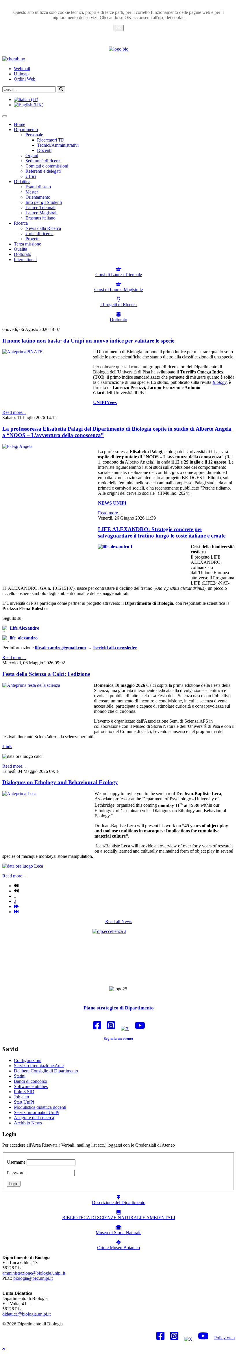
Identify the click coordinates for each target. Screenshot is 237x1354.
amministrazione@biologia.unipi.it (33, 1273)
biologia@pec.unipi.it (33, 1278)
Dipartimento (26, 129)
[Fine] (16, 911)
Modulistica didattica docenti (40, 1107)
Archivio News (28, 1122)
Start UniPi (24, 1102)
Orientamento (37, 197)
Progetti (32, 238)
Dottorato (22, 254)
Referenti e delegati (43, 171)
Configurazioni (27, 1060)
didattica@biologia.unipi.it (26, 1314)
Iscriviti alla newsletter (115, 647)
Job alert (21, 1096)
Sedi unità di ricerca (43, 160)
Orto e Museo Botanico (118, 1247)
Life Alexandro (24, 628)
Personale (34, 134)
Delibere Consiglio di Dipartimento (46, 1070)
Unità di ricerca (39, 233)
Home (19, 124)
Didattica (22, 181)
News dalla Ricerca (43, 228)
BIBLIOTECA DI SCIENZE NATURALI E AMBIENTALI (118, 1217)
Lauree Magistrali (41, 212)
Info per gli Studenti (43, 202)
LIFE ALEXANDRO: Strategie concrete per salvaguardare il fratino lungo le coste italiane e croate (161, 532)
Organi (31, 155)
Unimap (21, 73)
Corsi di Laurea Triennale (118, 274)
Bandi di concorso (30, 1081)
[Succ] (16, 906)
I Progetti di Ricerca (118, 304)
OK (118, 28)
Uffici (30, 176)
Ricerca (21, 223)
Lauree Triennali (40, 207)
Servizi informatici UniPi (36, 1112)
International (25, 259)
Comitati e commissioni (46, 165)
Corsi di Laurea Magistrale (118, 289)
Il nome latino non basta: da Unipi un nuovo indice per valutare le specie (88, 341)
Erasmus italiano (40, 217)
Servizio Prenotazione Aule (39, 1065)
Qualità (20, 249)
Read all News (118, 921)
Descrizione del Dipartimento (118, 1202)
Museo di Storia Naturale (118, 1232)
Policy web (224, 1337)
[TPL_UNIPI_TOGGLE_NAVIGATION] (4, 116)
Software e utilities (31, 1086)
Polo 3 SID (24, 1091)
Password (16, 1172)
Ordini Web (24, 79)
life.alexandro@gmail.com (60, 647)
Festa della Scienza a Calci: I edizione (46, 674)
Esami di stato (38, 186)
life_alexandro (24, 637)
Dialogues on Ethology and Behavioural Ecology (60, 782)
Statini (19, 1076)
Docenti (44, 150)
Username (16, 1162)
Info (118, 34)
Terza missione (27, 243)
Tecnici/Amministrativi (58, 145)
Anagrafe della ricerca (34, 1117)
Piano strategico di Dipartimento (119, 1008)
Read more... (14, 412)
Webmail (22, 68)
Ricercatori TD (50, 139)
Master (31, 191)
